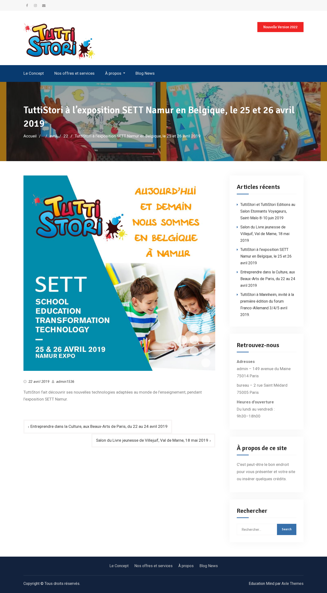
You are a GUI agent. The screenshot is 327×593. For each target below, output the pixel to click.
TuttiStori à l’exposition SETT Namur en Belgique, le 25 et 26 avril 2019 (266, 256)
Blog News (145, 73)
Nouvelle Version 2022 (280, 27)
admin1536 (65, 381)
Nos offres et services (74, 73)
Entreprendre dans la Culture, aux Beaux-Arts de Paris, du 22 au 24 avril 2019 (99, 426)
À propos (113, 73)
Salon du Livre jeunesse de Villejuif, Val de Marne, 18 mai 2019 (152, 440)
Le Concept (33, 73)
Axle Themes (293, 583)
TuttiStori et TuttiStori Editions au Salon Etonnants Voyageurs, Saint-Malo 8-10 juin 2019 (267, 211)
